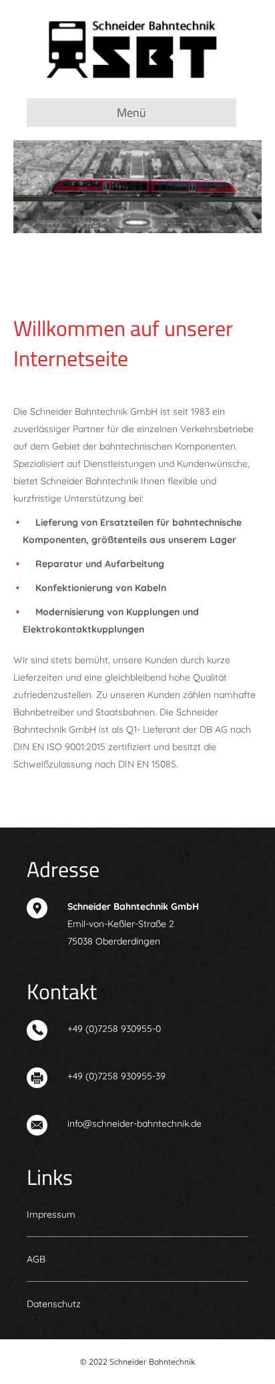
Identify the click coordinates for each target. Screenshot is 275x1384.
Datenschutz (54, 1304)
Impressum (51, 1214)
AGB (36, 1259)
